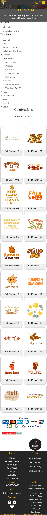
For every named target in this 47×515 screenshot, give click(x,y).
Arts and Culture (10, 47)
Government (8, 95)
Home (12, 458)
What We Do (12, 478)
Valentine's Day (12, 84)
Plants (5, 99)
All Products (12, 464)
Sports (6, 106)
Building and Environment (14, 51)
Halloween (10, 77)
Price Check (12, 468)
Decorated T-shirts (11, 31)
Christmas (9, 69)
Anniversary (10, 62)
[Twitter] (14, 502)
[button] (40, 2)
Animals (6, 43)
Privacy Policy (35, 466)
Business (7, 54)
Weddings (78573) (13, 88)
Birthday (9, 66)
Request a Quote (12, 461)
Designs (12, 471)
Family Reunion (12, 73)
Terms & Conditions (35, 471)
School (6, 103)
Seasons (8, 80)
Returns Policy (35, 458)
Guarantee (35, 462)
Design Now (12, 475)
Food (5, 92)
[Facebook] (9, 502)
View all (6, 27)
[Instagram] (12, 506)
